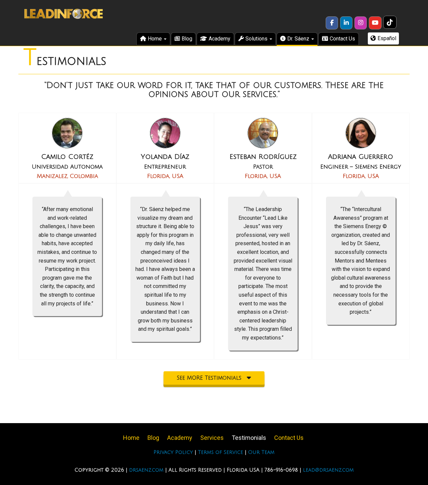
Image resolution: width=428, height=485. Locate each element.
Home (155, 38)
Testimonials (249, 437)
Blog (187, 38)
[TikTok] (390, 22)
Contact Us (342, 38)
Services (212, 437)
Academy (219, 38)
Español (387, 38)
